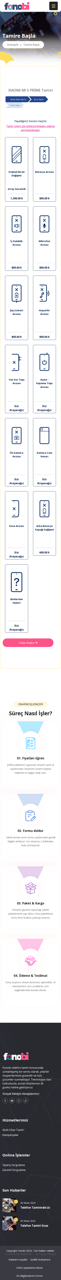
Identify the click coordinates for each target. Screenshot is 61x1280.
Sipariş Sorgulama (13, 1165)
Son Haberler (14, 1190)
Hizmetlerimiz (15, 1120)
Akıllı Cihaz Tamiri (13, 1130)
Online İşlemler (16, 1155)
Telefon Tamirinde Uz (35, 1207)
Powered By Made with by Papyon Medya (30, 1254)
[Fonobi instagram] (18, 1100)
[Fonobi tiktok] (25, 1100)
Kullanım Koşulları (18, 1259)
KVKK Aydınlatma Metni (29, 1267)
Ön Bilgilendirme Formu (29, 1275)
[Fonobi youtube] (12, 1100)
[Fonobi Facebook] (5, 1100)
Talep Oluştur (27, 642)
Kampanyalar (10, 1135)
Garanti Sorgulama (14, 1170)
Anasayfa (23, 44)
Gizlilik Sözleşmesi (40, 1259)
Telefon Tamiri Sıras (34, 1225)
